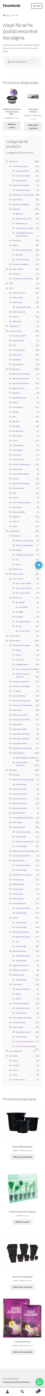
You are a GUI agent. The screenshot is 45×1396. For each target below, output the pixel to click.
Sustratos (13, 1056)
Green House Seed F (20, 474)
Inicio (8, 15)
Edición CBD (21, 836)
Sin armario (17, 597)
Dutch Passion (18, 860)
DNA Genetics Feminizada (23, 851)
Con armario (17, 578)
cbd (17, 941)
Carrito (35, 1389)
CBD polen (17, 321)
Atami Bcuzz (17, 407)
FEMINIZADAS (18, 884)
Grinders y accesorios (21, 700)
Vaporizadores (18, 753)
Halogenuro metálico (25, 555)
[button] (39, 1382)
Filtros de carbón (23, 175)
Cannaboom (17, 450)
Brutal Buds (17, 435)
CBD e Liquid (17, 297)
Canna (15, 440)
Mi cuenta (7, 1392)
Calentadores (18, 340)
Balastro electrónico (25, 540)
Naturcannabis (18, 512)
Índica (18, 994)
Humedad (16, 359)
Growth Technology (21, 483)
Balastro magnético (24, 545)
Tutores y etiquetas (20, 264)
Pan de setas (14, 636)
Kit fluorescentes (23, 621)
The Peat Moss (18, 1079)
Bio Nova (16, 426)
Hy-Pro (15, 497)
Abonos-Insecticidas (21, 374)
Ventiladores (17, 364)
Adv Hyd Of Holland (20, 378)
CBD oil (15, 316)
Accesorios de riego (24, 250)
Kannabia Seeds (19, 951)
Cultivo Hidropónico (21, 185)
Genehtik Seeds (19, 903)
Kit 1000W (20, 602)
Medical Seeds (18, 975)
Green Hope (17, 469)
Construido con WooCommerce (16, 1382)
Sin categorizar (15, 1051)
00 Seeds (16, 774)
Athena (15, 412)
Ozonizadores (22, 180)
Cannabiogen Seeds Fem (22, 817)
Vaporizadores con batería (27, 757)
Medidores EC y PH (23, 218)
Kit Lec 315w (24, 631)
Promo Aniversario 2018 (26, 1046)
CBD (11, 283)
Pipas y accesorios (20, 715)
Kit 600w (19, 617)
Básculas (19, 214)
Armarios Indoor (16, 269)
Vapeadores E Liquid (20, 734)
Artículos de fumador (21, 645)
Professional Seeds (20, 1003)
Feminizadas (21, 784)
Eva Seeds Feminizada (21, 875)
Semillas (13, 770)
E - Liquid (16, 691)
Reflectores (17, 569)
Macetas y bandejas (20, 204)
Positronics (17, 984)
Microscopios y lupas (24, 228)
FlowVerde (11, 5)
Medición (16, 209)
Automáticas (21, 922)
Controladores (18, 350)
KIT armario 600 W (24, 588)
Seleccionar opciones (33, 126)
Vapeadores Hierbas (20, 738)
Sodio (18, 564)
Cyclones (19, 659)
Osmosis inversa (23, 259)
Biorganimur (17, 431)
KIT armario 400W (23, 583)
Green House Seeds (20, 932)
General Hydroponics (21, 464)
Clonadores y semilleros (22, 278)
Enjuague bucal (22, 664)
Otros (15, 1075)
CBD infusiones (18, 312)
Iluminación (17, 199)
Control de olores (20, 166)
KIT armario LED (23, 593)
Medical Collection (20, 970)
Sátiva (18, 998)
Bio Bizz (16, 421)
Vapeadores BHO (19, 729)
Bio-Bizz (16, 1065)
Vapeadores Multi (19, 743)
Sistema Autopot (23, 190)
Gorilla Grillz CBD (23, 307)
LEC (17, 559)
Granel (15, 917)
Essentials (16, 455)
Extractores (17, 355)
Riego (15, 245)
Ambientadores (22, 171)
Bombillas (16, 550)
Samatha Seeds (19, 1022)
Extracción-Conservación (23, 195)
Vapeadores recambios (22, 748)
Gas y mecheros (19, 695)
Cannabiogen (18, 445)
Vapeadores (17, 724)
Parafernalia (14, 640)
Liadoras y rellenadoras (22, 705)
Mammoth (17, 507)
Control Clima (15, 331)
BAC (14, 416)
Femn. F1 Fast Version (25, 1041)
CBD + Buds (17, 822)
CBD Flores (17, 302)
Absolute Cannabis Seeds (23, 779)
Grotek (15, 478)
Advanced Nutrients (20, 383)
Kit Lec (19, 626)
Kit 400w (19, 612)
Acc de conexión (19, 335)
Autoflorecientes (19, 789)
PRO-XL (15, 521)
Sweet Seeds (17, 1027)
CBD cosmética (18, 293)
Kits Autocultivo (16, 574)
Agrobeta (16, 393)
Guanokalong (18, 488)
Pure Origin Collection (22, 1017)
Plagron (16, 516)
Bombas (19, 254)
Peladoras (16, 240)
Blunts (19, 650)
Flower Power (18, 459)
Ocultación (17, 710)
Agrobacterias (18, 388)
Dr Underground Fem (21, 855)
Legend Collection (20, 965)
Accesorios (13, 161)
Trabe (15, 526)
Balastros (16, 536)
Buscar (22, 1392)
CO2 (14, 345)
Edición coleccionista (25, 841)
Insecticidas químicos (21, 502)
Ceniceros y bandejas (21, 686)
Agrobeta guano (19, 397)
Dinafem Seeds (18, 827)
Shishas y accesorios (21, 719)
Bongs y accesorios (20, 681)
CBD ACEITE (14, 326)
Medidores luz (22, 223)
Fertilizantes (14, 369)
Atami (15, 402)
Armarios (16, 274)
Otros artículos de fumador (27, 669)
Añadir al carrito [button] (12, 126)
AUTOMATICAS (18, 813)
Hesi (14, 493)
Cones (18, 655)
